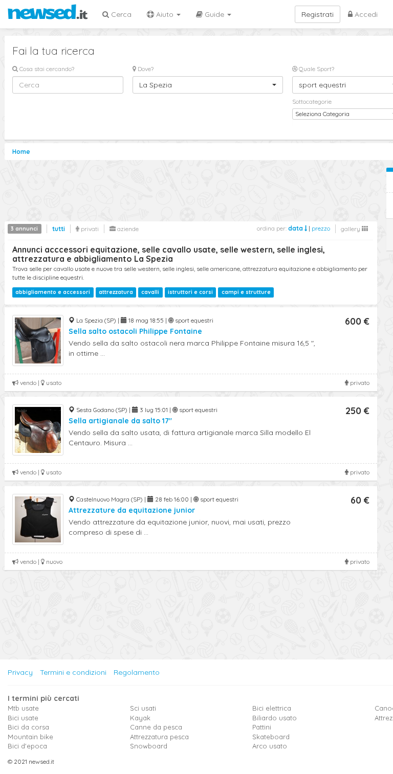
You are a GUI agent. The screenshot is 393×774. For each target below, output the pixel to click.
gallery (351, 229)
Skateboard (271, 737)
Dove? (145, 69)
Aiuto (165, 14)
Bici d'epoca (27, 746)
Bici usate (23, 718)
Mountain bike (30, 737)
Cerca (120, 14)
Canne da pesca (156, 727)
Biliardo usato (274, 718)
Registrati (317, 14)
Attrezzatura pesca (159, 737)
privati (89, 229)
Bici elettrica (271, 708)
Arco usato (269, 746)
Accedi (365, 14)
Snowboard (148, 746)
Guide (214, 14)
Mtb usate (23, 708)
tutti (58, 229)
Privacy (20, 672)
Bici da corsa (28, 727)
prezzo (321, 228)
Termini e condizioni (73, 672)
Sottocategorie (312, 101)
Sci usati (143, 708)
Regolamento (137, 672)
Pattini (261, 727)
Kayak (140, 718)
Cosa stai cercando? (46, 69)
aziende (127, 229)
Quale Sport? (315, 69)
